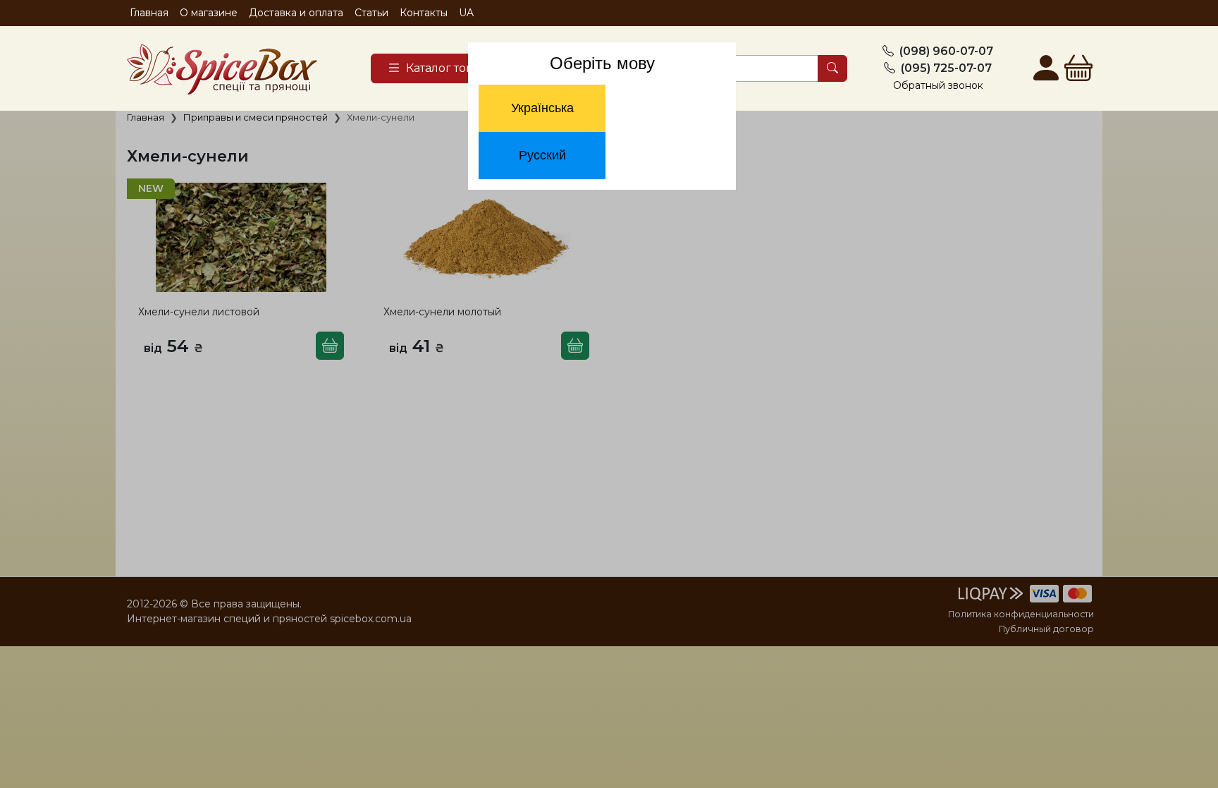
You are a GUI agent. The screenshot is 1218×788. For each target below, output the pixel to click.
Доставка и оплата (296, 12)
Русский (542, 155)
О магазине (209, 12)
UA (466, 12)
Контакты (424, 12)
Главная (149, 12)
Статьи (371, 12)
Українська (542, 108)
